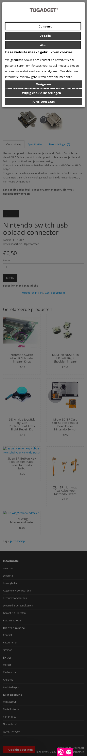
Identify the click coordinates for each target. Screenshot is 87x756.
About (44, 45)
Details (44, 36)
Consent (44, 26)
